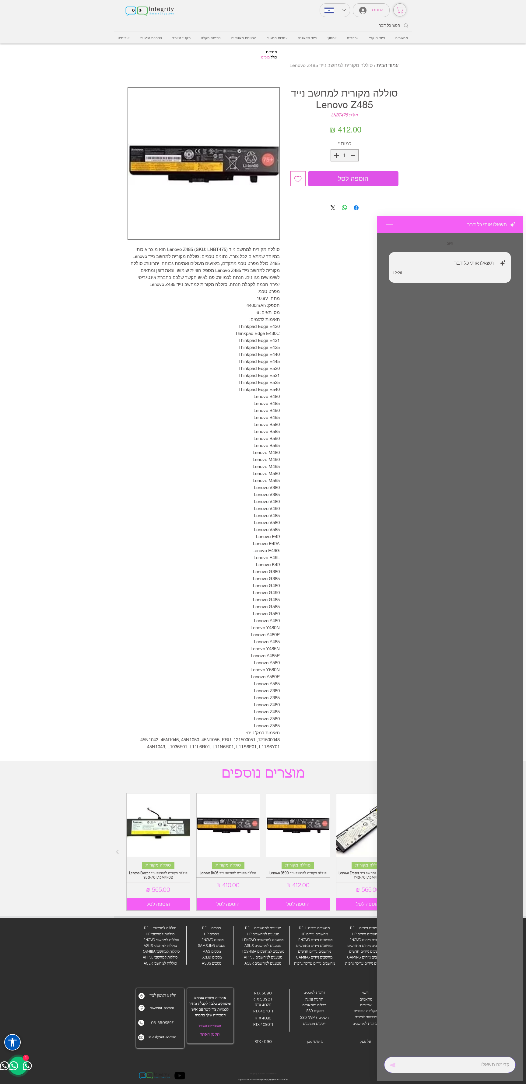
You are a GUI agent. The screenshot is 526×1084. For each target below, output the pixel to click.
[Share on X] (333, 207)
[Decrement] (353, 155)
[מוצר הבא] (117, 852)
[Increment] (335, 155)
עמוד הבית (387, 65)
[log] (450, 643)
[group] (263, 852)
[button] (353, 38)
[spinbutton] (344, 155)
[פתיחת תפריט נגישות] (12, 1042)
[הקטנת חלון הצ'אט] (389, 225)
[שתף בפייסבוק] (356, 207)
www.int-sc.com (162, 1008)
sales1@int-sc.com (162, 1037)
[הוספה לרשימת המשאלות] (298, 178)
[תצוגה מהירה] (368, 825)
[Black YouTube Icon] (179, 1075)
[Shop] (399, 9)
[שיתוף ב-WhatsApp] (344, 207)
